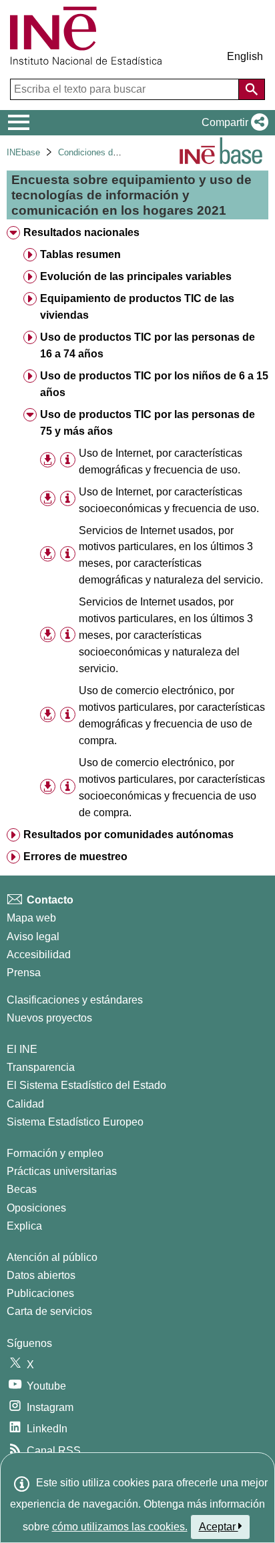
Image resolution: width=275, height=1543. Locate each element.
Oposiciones (36, 1208)
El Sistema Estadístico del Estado (86, 1085)
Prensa (24, 972)
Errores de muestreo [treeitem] (75, 856)
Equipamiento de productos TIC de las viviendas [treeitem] (137, 307)
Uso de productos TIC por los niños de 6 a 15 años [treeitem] (154, 384)
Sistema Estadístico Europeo (75, 1122)
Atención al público (52, 1257)
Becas (22, 1189)
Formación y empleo (55, 1153)
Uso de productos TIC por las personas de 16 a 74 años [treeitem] (147, 345)
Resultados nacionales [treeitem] (81, 232)
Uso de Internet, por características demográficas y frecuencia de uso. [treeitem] (160, 461)
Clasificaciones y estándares (75, 1000)
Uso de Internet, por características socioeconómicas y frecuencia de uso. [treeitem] (169, 500)
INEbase (23, 152)
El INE (22, 1049)
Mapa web (31, 918)
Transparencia (41, 1067)
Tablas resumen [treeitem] (80, 254)
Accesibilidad (39, 954)
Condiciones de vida (97, 152)
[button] (232, 123)
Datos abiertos (41, 1275)
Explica (24, 1226)
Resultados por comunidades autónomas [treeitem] (128, 834)
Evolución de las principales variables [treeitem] (136, 276)
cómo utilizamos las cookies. (120, 1526)
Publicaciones (40, 1293)
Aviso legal (33, 936)
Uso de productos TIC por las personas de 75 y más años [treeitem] (147, 423)
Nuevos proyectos (49, 1018)
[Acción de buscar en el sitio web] (251, 89)
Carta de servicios (49, 1311)
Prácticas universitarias (62, 1171)
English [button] (245, 56)
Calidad (25, 1104)
